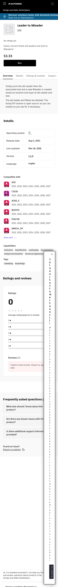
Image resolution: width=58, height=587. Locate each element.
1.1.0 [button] (30, 156)
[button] (29, 408)
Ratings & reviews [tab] (35, 75)
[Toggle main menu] (4, 3)
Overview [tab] (8, 75)
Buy (20, 63)
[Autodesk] (15, 4)
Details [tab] (19, 75)
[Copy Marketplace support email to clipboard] (23, 449)
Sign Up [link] (52, 572)
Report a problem (12, 449)
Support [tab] (52, 75)
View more (8, 237)
